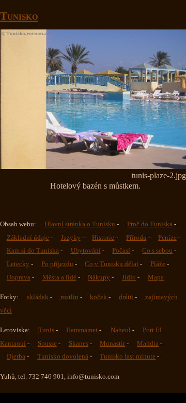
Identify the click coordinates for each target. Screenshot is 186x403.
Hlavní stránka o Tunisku (79, 224)
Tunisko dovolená (62, 356)
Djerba (16, 356)
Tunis (46, 330)
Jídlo (129, 277)
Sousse (47, 343)
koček (99, 297)
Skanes (78, 343)
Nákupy (99, 277)
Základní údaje (28, 237)
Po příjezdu (57, 264)
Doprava (18, 277)
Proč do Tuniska (150, 224)
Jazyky (71, 237)
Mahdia (148, 343)
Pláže (157, 264)
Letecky (18, 264)
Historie (103, 237)
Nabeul (121, 330)
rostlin (69, 297)
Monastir (112, 343)
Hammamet (82, 330)
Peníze (167, 237)
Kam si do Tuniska (33, 250)
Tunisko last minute (128, 356)
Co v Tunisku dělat (111, 264)
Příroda (136, 237)
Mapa (156, 277)
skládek (38, 297)
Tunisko (19, 16)
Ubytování (86, 250)
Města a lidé (59, 277)
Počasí (121, 250)
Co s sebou (157, 250)
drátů (126, 297)
